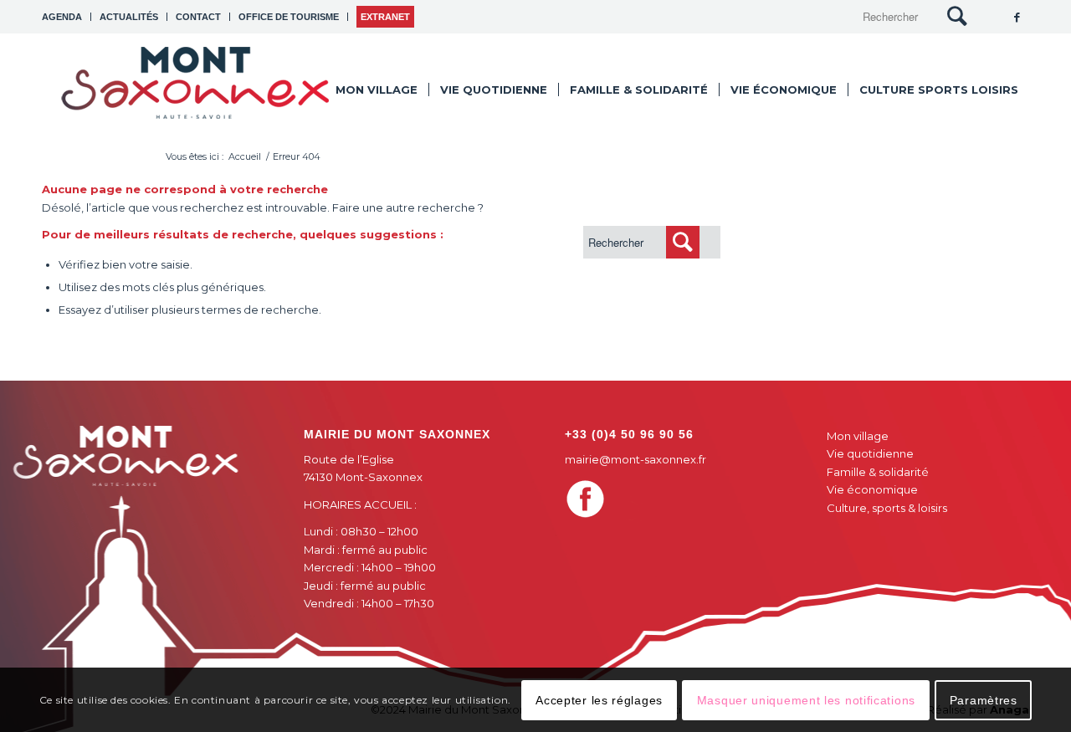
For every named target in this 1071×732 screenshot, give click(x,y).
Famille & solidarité (878, 472)
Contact (198, 17)
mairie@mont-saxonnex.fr (635, 459)
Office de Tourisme (288, 17)
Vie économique (872, 489)
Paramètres (983, 699)
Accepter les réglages (599, 699)
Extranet (385, 17)
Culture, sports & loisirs (887, 507)
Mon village (858, 436)
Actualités (129, 17)
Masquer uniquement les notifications (806, 699)
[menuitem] (66, 17)
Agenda (62, 17)
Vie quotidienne (870, 453)
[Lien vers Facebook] (1016, 16)
